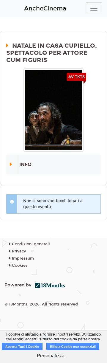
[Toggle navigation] (94, 8)
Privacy (18, 251)
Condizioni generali (30, 244)
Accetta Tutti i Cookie (22, 346)
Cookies (19, 265)
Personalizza (50, 355)
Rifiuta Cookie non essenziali (73, 346)
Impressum (22, 258)
